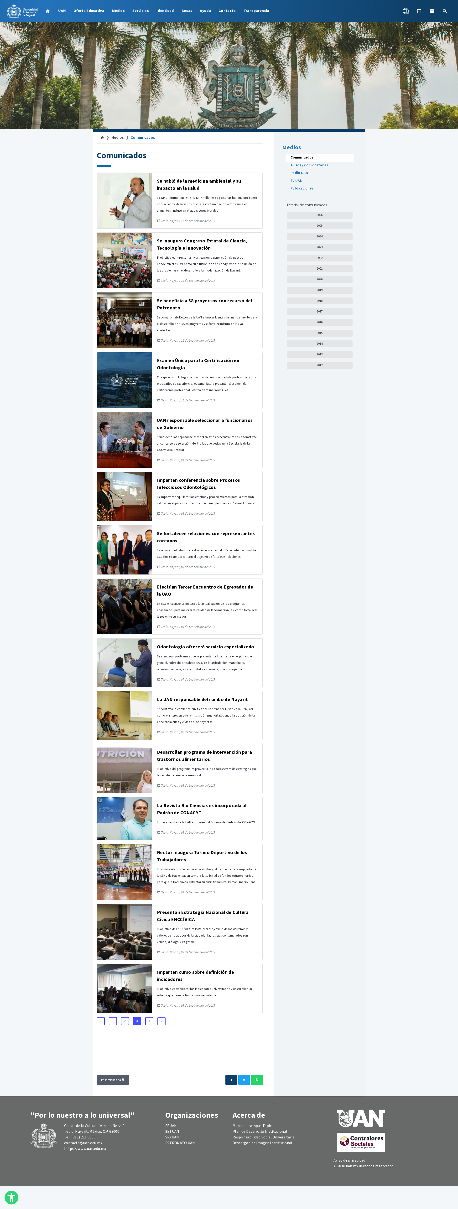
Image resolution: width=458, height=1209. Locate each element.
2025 (320, 226)
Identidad (165, 10)
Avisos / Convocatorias (309, 165)
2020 (320, 279)
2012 (320, 365)
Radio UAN (299, 172)
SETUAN (172, 1131)
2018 (320, 301)
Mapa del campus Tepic (252, 1125)
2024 (320, 236)
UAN (62, 10)
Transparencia (256, 10)
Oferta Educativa (88, 10)
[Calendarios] (419, 11)
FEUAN (171, 1125)
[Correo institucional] (432, 11)
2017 (320, 311)
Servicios (140, 10)
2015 (320, 333)
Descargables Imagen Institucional (262, 1143)
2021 (320, 268)
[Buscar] (444, 11)
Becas (187, 10)
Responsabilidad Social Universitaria (264, 1137)
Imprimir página (111, 1080)
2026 (320, 215)
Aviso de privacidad (349, 1160)
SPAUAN (172, 1137)
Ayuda (205, 10)
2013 (320, 354)
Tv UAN (296, 180)
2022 (320, 258)
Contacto (227, 10)
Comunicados (143, 137)
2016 (320, 322)
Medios (118, 10)
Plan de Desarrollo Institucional (260, 1131)
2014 (320, 344)
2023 (320, 247)
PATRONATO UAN (180, 1143)
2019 (320, 290)
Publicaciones (302, 188)
